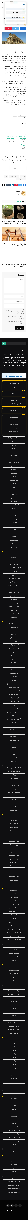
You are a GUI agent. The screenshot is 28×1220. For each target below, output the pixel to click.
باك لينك (14, 807)
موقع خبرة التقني (14, 480)
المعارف (14, 508)
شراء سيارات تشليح (14, 925)
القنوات (6, 176)
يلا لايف (14, 960)
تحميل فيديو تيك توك (14, 1182)
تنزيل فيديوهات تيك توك (14, 1185)
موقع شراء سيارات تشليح (14, 929)
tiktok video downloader (14, 1189)
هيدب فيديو (14, 512)
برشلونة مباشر (14, 827)
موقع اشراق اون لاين (14, 428)
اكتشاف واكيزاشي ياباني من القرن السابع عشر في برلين (14, 365)
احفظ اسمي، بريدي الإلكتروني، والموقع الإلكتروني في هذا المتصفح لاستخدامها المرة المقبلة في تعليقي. (14, 311)
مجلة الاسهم (14, 459)
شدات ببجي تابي (14, 634)
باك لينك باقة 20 (14, 778)
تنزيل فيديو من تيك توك (14, 1178)
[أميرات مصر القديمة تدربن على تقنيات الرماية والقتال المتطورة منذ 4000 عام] (14, 234)
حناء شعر (14, 747)
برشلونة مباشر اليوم (14, 970)
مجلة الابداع (14, 498)
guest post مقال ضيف (14, 771)
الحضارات (17, 176)
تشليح (14, 918)
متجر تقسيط (14, 663)
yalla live (14, 981)
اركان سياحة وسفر (14, 431)
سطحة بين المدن (14, 897)
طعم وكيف (14, 522)
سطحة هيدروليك (14, 901)
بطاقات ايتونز (14, 726)
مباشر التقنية (14, 533)
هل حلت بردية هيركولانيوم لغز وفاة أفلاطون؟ (16, 360)
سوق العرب (14, 775)
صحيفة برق (14, 421)
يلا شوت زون (14, 1164)
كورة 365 (14, 946)
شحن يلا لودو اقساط (14, 648)
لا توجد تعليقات (13, 24)
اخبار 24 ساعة (14, 610)
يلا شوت (14, 817)
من (17, 179)
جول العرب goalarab (14, 953)
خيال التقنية (14, 452)
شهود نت (14, 526)
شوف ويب (14, 455)
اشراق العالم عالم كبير (14, 578)
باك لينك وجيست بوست (14, 592)
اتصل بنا (10, 1213)
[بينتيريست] (8, 28)
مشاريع (14, 800)
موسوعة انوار (14, 544)
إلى (21, 176)
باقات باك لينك (14, 564)
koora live (14, 1005)
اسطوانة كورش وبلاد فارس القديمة (21, 145)
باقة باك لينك (14, 400)
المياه (24, 179)
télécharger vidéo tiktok (14, 1192)
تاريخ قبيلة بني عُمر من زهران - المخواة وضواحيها (15, 357)
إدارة (25, 176)
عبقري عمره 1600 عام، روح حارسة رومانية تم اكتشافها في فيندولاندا (14, 265)
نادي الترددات (14, 501)
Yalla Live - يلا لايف (14, 1019)
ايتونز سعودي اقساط (14, 645)
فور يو (14, 705)
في (20, 179)
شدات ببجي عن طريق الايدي (14, 684)
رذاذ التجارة (14, 519)
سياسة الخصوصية (16, 1211)
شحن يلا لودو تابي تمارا (14, 691)
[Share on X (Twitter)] (15, 28)
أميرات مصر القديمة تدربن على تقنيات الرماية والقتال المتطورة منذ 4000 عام (14, 244)
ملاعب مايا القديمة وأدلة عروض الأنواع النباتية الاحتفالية (14, 359)
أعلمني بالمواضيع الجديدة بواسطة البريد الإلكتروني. (14, 322)
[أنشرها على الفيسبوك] (23, 28)
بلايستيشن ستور (14, 730)
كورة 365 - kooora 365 (14, 1030)
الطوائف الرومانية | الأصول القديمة (10, 137)
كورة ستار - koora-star (14, 991)
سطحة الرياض (14, 890)
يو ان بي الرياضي (14, 603)
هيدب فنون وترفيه (14, 614)
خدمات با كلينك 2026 (14, 789)
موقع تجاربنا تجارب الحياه (14, 792)
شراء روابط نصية (14, 561)
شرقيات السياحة (14, 540)
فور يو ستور (14, 677)
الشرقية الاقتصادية (14, 463)
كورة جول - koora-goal (14, 994)
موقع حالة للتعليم (14, 607)
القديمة (11, 176)
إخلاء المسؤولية (16, 1213)
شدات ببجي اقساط (14, 624)
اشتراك (6, 168)
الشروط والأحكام (8, 1211)
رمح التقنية (14, 515)
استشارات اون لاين (14, 505)
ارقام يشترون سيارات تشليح (14, 933)
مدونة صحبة (14, 537)
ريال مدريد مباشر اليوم (14, 967)
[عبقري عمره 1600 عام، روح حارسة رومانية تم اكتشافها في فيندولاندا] (14, 255)
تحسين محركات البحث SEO (14, 404)
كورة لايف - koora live (14, 1127)
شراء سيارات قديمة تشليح (14, 940)
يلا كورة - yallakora (14, 1026)
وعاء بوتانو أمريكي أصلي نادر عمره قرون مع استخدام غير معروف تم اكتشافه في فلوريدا (14, 222)
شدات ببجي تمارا (14, 627)
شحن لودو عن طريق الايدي (14, 719)
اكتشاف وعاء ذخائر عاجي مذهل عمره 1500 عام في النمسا (15, 355)
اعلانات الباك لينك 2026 (14, 585)
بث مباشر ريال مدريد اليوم (14, 957)
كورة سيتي (14, 950)
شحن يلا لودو (14, 715)
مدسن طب (14, 589)
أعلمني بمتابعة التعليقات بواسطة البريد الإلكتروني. (15, 317)
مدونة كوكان (14, 470)
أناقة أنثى (14, 484)
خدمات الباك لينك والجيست (14, 768)
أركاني (14, 530)
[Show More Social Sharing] (3, 28)
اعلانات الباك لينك (14, 571)
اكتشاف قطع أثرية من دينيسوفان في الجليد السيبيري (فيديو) (15, 363)
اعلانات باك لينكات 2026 (14, 1151)
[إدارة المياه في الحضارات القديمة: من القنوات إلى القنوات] (14, 38)
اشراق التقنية (14, 441)
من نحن (23, 1211)
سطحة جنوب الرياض (14, 911)
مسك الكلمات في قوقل (14, 438)
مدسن (14, 491)
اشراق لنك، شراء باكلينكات (14, 568)
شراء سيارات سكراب (14, 922)
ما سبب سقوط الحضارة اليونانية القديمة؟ (21, 137)
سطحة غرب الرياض (14, 908)
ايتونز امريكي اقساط (14, 698)
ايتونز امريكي (14, 641)
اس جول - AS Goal (14, 1033)
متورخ (14, 487)
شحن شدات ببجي (14, 708)
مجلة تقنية (14, 600)
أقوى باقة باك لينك (14, 785)
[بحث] (2, 2)
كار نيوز (14, 477)
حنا (14, 751)
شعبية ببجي (14, 722)
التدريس (14, 575)
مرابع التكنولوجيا (14, 448)
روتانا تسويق (14, 494)
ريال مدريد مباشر (14, 831)
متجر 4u (14, 680)
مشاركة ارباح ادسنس (14, 387)
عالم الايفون (14, 466)
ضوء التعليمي (14, 417)
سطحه (14, 894)
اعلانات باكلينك (14, 810)
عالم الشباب (14, 394)
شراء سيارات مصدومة (14, 936)
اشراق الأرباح (14, 547)
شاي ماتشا (14, 758)
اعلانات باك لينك (14, 803)
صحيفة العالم (14, 617)
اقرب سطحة (14, 915)
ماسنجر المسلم (14, 410)
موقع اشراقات (14, 424)
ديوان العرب (14, 796)
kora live (14, 1043)
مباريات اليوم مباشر (14, 824)
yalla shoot (14, 820)
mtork (19, 24)
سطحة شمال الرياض (14, 904)
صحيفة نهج (14, 473)
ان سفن (14, 445)
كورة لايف (14, 1047)
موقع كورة (14, 1092)
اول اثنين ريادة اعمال (14, 383)
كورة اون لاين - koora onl (14, 1023)
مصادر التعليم (14, 596)
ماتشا (14, 754)
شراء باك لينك (14, 554)
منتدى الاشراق (14, 582)
